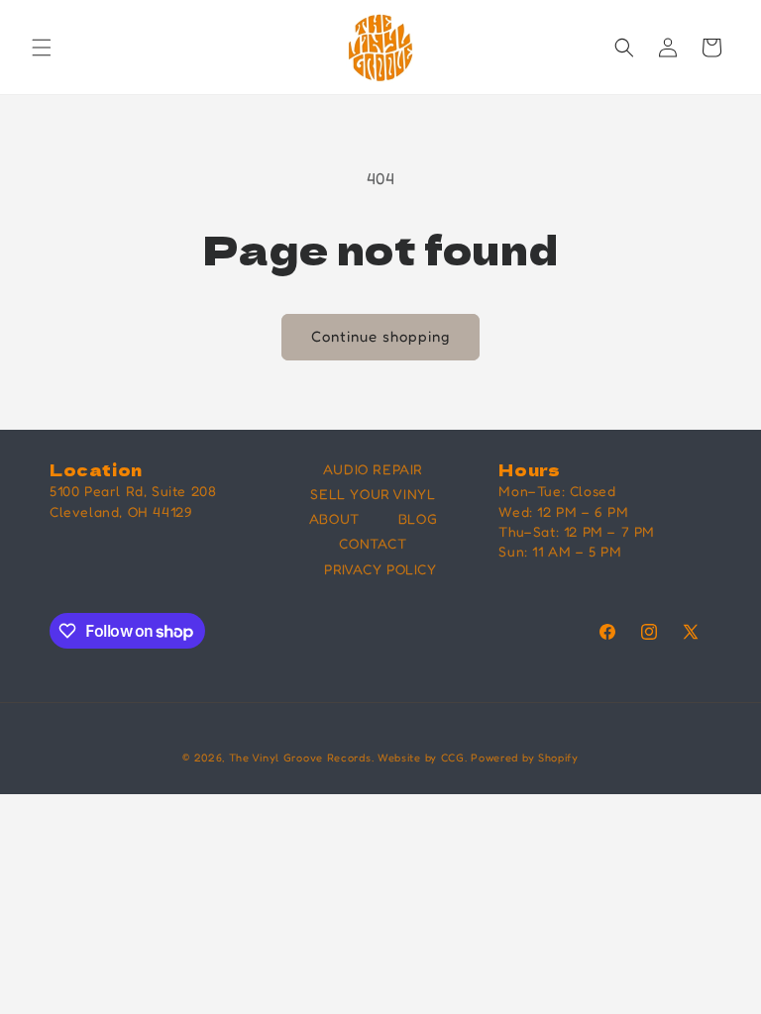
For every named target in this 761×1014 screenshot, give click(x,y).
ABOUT (334, 518)
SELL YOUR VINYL (372, 493)
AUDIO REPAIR (373, 468)
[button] (41, 47)
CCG (453, 757)
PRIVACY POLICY (380, 568)
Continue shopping (380, 336)
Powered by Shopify (525, 757)
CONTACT (372, 543)
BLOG (417, 518)
